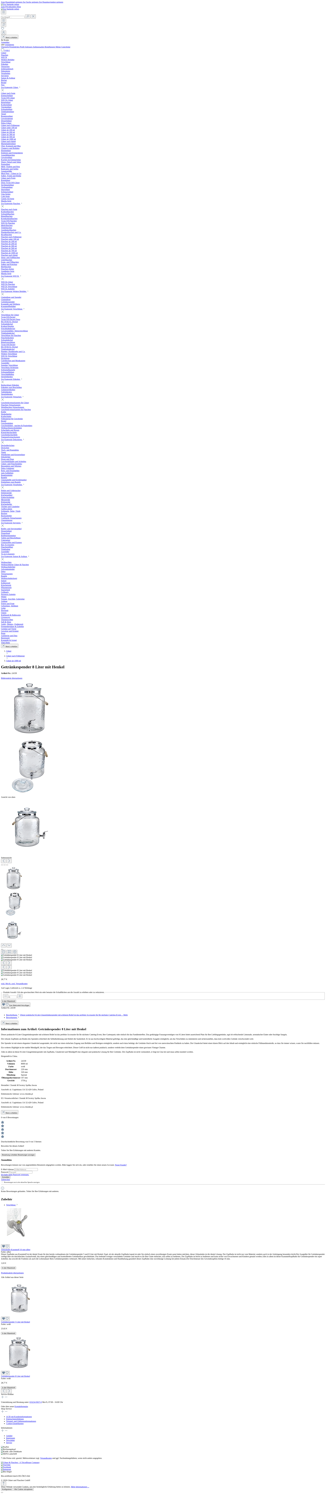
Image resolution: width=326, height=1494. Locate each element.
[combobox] (13, 17)
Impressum (10, 1438)
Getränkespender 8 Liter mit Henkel (15, 1376)
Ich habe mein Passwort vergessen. (15, 1175)
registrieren (9, 45)
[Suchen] (27, 16)
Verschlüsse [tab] (11, 1205)
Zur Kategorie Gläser (10, 87)
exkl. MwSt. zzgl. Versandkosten (14, 984)
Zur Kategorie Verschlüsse (12, 309)
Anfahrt (9, 1436)
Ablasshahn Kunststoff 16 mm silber (15, 1250)
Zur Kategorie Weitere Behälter (14, 291)
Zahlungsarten (39, 47)
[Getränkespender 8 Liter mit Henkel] (30, 708)
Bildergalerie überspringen (11, 678)
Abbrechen (5, 1179)
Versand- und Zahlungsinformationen (21, 1421)
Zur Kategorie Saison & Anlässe (14, 556)
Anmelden (5, 42)
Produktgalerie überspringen (12, 1273)
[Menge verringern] (5, 996)
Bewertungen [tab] (11, 1017)
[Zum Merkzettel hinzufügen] (5, 1246)
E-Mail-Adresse (7, 1169)
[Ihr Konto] (3, 33)
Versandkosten (46, 1458)
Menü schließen (11, 38)
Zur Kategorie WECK (10, 276)
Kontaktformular (21, 1406)
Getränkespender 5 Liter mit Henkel (15, 1322)
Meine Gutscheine (63, 47)
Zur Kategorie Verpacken (11, 397)
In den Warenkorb (8, 1001)
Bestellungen (50, 47)
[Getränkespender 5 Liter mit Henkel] (19, 1315)
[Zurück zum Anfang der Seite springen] (3, 1484)
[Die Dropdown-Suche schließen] (33, 16)
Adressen (29, 47)
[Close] (2, 949)
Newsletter (10, 1440)
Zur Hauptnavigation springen (51, 2)
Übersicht (5, 47)
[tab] (67, 1015)
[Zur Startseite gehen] (10, 4)
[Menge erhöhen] (19, 996)
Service (9, 1443)
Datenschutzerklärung (15, 1419)
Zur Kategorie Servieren (11, 523)
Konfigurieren (7, 1489)
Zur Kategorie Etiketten (11, 379)
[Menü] (3, 12)
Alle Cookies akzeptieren (23, 1489)
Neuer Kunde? (121, 1165)
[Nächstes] (9, 861)
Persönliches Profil (17, 47)
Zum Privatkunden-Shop (11, 7)
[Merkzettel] (2, 29)
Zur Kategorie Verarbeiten (12, 485)
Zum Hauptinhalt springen (12, 2)
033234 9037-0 (35, 1402)
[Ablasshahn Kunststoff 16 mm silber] (19, 1243)
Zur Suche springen (31, 2)
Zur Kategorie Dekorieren (11, 439)
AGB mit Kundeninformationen (19, 1417)
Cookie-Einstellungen (15, 1423)
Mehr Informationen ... (80, 1487)
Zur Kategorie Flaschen (11, 203)
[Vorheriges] (3, 861)
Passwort (5, 1172)
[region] (163, 827)
